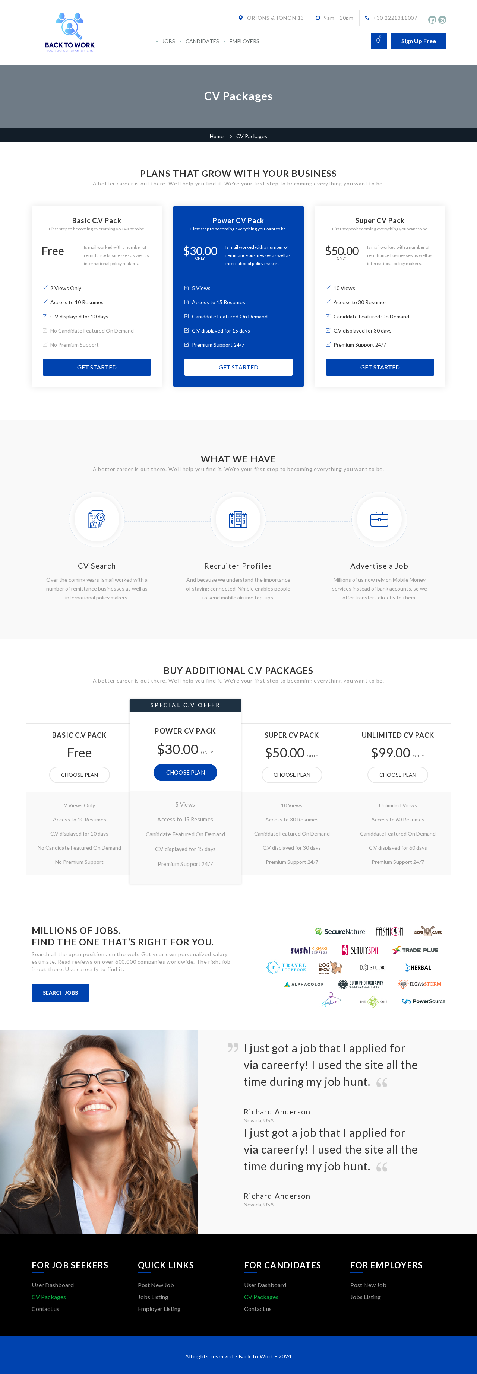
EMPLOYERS (244, 41)
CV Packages (49, 1296)
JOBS (168, 41)
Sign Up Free (418, 40)
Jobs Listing (153, 1296)
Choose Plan (79, 775)
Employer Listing (159, 1308)
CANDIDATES (202, 41)
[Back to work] (94, 32)
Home (217, 136)
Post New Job (156, 1284)
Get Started (97, 366)
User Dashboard (53, 1284)
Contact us (45, 1308)
